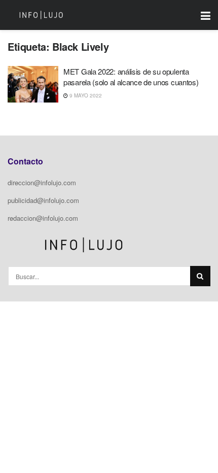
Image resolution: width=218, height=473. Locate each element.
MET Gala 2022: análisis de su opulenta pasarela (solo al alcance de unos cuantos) (130, 76)
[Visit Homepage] (41, 15)
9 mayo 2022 (85, 95)
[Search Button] (200, 276)
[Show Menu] (205, 15)
